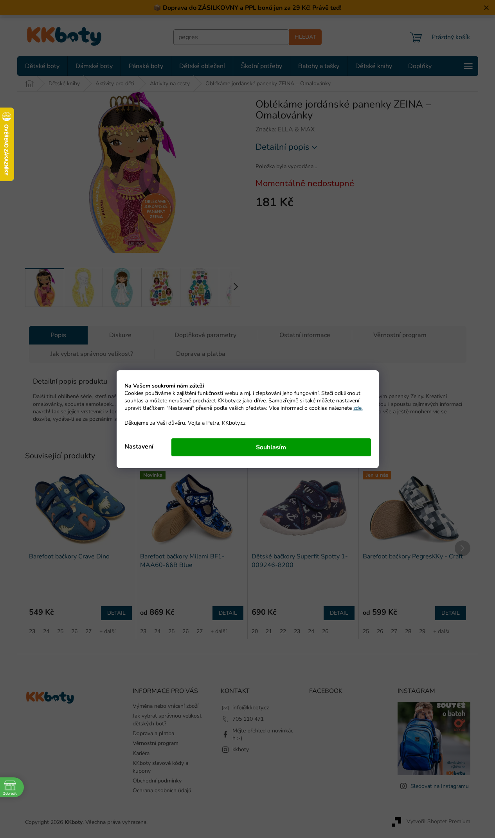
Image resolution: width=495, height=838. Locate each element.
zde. (358, 408)
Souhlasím (271, 447)
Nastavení (138, 446)
